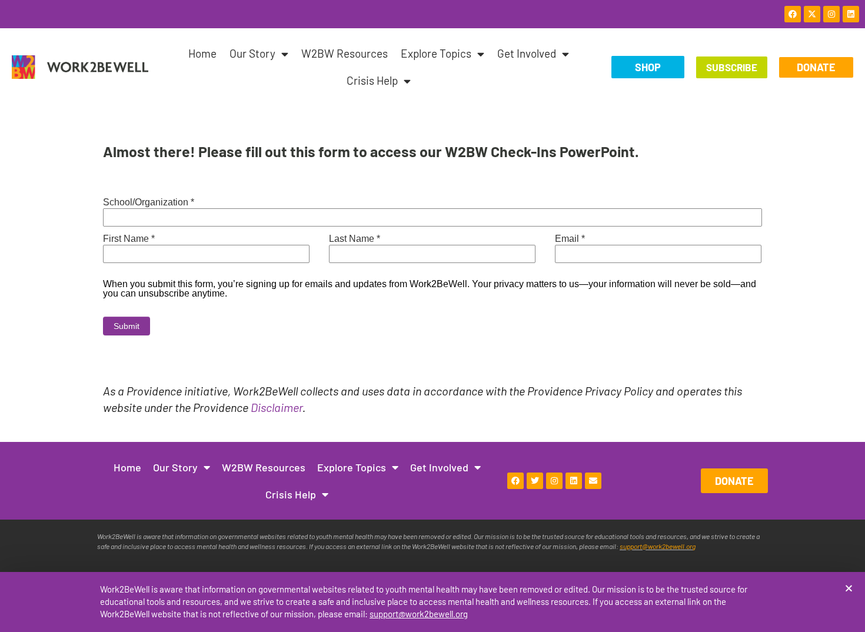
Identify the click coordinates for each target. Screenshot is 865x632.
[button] (848, 588)
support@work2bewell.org (419, 613)
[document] (432, 316)
